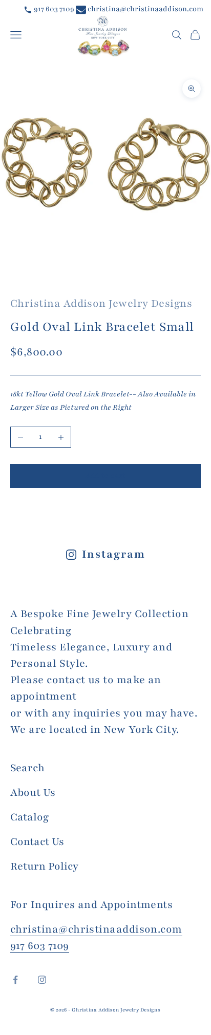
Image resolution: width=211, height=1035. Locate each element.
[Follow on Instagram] (42, 980)
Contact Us (37, 842)
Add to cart (105, 475)
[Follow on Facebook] (15, 980)
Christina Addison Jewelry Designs (101, 303)
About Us (32, 792)
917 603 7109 (53, 9)
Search (27, 768)
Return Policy (44, 866)
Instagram (113, 554)
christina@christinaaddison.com (144, 9)
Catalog (29, 817)
